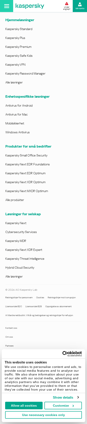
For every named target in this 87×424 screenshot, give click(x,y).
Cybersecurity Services (21, 232)
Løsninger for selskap (23, 214)
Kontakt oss (11, 328)
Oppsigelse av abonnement (58, 306)
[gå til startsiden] (29, 6)
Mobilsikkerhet (14, 123)
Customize (61, 405)
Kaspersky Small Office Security (26, 155)
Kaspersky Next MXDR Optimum (26, 191)
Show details (63, 397)
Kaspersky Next (15, 223)
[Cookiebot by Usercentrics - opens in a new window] (62, 354)
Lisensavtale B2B (33, 306)
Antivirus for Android (19, 105)
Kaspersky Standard (18, 29)
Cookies (40, 297)
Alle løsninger (14, 82)
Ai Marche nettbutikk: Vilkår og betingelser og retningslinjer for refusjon (39, 315)
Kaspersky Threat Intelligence (24, 258)
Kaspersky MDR (15, 241)
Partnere (9, 346)
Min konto (80, 8)
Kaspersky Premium (18, 47)
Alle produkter (14, 200)
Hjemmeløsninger (19, 20)
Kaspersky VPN (15, 64)
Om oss (9, 337)
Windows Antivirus (17, 132)
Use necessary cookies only (43, 415)
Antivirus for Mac (16, 114)
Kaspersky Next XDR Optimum (25, 182)
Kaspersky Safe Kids (19, 55)
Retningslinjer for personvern (19, 297)
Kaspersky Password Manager (25, 73)
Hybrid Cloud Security (19, 267)
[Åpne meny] (6, 6)
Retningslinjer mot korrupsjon (62, 297)
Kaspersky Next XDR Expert (23, 250)
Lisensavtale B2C (13, 306)
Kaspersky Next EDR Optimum (25, 173)
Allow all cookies (24, 405)
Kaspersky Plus (15, 38)
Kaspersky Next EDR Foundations (27, 164)
